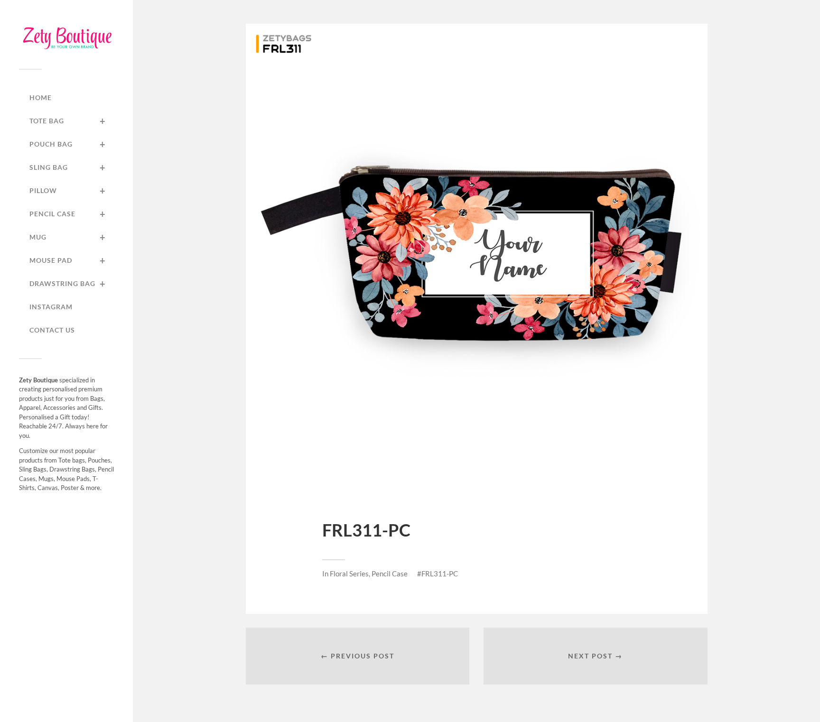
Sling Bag (67, 167)
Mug (67, 237)
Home (40, 97)
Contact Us (52, 330)
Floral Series (349, 573)
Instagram (51, 307)
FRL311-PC (439, 573)
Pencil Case (67, 214)
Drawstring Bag (67, 283)
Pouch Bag (67, 144)
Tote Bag (67, 121)
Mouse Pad (67, 260)
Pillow (67, 190)
